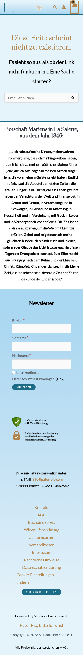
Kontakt (42, 507)
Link (60, 379)
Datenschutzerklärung (41, 567)
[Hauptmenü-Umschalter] (9, 7)
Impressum (41, 552)
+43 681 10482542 (54, 486)
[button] (54, 7)
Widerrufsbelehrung (41, 529)
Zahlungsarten (41, 537)
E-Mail (18, 320)
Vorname (20, 338)
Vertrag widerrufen (41, 592)
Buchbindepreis (41, 522)
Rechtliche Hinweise (41, 559)
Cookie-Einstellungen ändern (35, 578)
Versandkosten (41, 544)
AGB (41, 514)
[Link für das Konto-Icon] (64, 7)
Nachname (21, 356)
